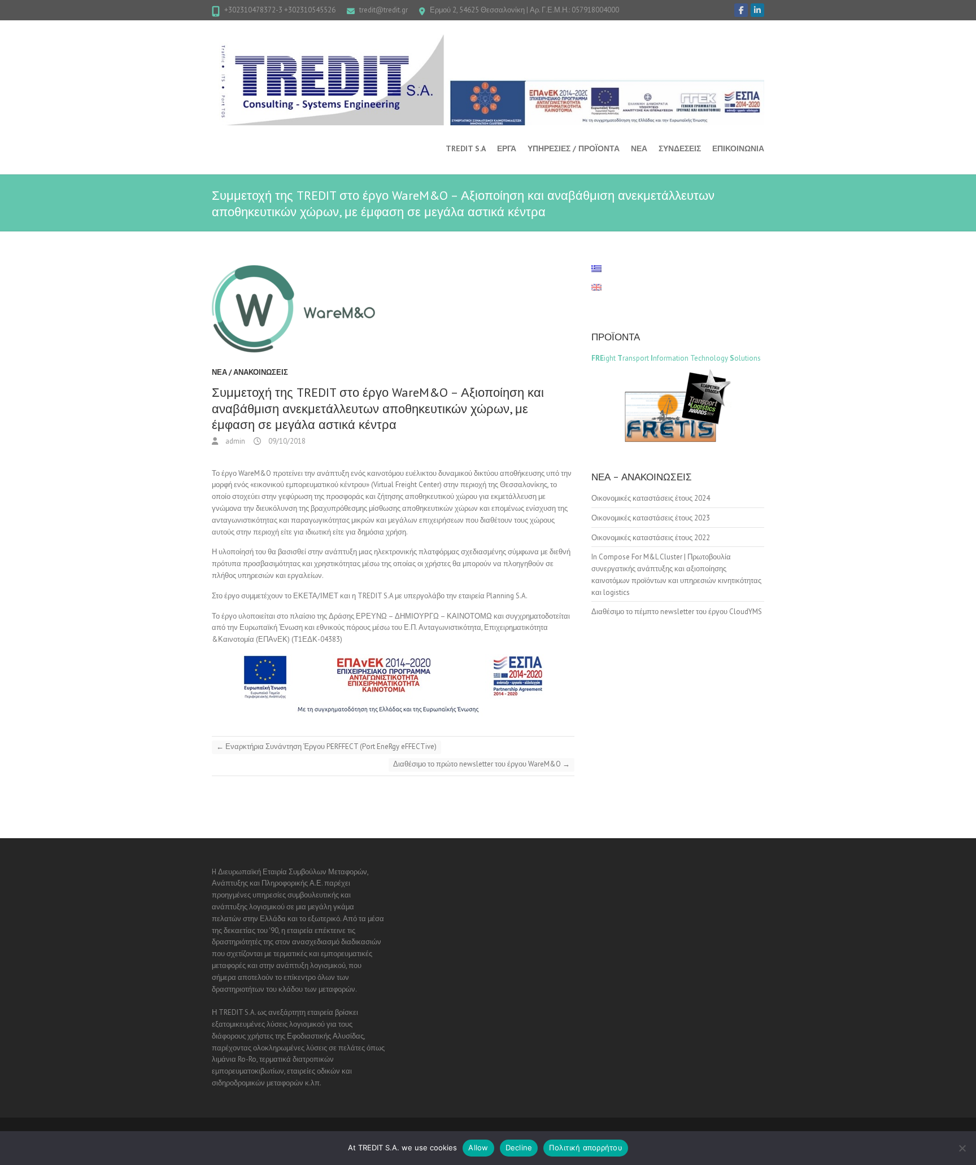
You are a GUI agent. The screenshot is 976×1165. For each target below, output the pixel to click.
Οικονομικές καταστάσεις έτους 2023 (650, 518)
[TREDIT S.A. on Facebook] (741, 10)
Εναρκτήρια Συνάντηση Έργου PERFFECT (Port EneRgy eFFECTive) (326, 746)
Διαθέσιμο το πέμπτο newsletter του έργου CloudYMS (676, 611)
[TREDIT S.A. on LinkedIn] (757, 10)
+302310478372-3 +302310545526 (280, 10)
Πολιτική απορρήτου (585, 1147)
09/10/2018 (286, 441)
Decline (519, 1147)
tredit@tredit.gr (383, 10)
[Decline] (962, 1148)
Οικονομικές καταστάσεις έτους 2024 (650, 498)
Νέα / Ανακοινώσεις (250, 372)
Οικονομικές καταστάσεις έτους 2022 (650, 537)
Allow (478, 1147)
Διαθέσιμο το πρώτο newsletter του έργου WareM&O (481, 764)
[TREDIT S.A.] (488, 79)
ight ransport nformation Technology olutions (676, 358)
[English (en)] (602, 287)
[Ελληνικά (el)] (602, 268)
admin (234, 441)
